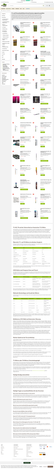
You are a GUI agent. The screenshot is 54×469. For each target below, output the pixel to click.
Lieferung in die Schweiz (29, 452)
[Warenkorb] (49, 5)
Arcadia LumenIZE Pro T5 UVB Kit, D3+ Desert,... (45, 80)
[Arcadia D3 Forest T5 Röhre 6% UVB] (16, 128)
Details (22, 32)
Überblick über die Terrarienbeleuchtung (38, 370)
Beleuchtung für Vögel (5, 50)
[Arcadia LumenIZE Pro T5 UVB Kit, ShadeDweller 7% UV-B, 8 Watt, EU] (16, 71)
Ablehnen (40, 466)
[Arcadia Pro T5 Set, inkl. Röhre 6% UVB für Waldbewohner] (16, 157)
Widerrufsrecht (4, 80)
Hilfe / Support (4, 77)
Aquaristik (3, 59)
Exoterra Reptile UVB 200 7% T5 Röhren (25, 37)
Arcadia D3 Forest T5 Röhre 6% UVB (25, 122)
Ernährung (3, 15)
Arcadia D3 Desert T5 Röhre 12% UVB (25, 166)
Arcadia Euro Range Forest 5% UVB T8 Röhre (45, 123)
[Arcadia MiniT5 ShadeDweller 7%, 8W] (36, 214)
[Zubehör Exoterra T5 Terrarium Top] (16, 200)
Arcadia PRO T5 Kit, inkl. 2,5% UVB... (24, 209)
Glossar (27, 450)
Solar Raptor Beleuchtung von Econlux (5, 19)
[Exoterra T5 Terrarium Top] (16, 85)
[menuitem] (49, 5)
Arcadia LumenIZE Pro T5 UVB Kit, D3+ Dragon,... (25, 94)
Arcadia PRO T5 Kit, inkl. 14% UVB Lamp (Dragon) (25, 137)
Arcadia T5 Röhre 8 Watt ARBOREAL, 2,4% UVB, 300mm (25, 109)
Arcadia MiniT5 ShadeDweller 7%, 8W (45, 209)
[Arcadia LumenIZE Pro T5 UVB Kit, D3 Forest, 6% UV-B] (16, 57)
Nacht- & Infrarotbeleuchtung (5, 46)
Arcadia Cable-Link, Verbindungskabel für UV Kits (24, 180)
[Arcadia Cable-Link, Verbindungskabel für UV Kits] (16, 185)
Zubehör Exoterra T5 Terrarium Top (25, 194)
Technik (3, 52)
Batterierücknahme (16, 446)
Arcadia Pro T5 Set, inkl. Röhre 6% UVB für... (25, 151)
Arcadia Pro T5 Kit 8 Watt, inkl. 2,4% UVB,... (45, 94)
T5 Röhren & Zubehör (6, 35)
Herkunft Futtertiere (29, 451)
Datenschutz (4, 81)
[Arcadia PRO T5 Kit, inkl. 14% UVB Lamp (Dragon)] (16, 142)
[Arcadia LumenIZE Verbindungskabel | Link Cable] (36, 57)
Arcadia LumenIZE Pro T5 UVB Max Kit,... (45, 66)
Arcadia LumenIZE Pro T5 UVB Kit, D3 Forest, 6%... (25, 51)
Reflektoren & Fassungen (5, 41)
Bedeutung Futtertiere (29, 446)
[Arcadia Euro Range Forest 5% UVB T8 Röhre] (36, 128)
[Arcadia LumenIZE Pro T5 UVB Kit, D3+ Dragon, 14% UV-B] (16, 100)
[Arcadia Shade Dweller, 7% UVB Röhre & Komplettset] (36, 114)
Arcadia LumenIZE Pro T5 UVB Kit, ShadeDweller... (25, 66)
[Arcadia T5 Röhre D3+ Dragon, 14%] (36, 185)
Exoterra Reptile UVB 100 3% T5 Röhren (45, 23)
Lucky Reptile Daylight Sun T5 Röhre (45, 166)
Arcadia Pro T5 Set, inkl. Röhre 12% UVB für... (45, 137)
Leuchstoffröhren (4, 33)
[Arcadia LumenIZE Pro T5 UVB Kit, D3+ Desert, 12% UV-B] (36, 85)
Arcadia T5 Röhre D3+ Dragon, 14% (45, 179)
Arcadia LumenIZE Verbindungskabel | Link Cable (45, 51)
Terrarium (2, 450)
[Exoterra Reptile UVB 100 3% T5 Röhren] (36, 28)
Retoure (15, 450)
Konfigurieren (45, 466)
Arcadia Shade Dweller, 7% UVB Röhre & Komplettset (45, 109)
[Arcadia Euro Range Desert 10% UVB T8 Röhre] (36, 200)
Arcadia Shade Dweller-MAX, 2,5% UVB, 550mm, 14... (45, 151)
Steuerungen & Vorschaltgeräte (4, 31)
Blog (2, 55)
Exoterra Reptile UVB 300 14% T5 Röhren (45, 37)
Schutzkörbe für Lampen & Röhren (5, 44)
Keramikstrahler (4, 48)
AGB (2, 82)
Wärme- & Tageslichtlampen (4, 25)
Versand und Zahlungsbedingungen (5, 79)
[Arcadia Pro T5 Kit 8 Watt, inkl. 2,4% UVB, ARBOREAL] (36, 100)
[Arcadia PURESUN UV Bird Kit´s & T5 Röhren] (16, 28)
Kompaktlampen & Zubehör (4, 39)
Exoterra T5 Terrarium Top (24, 79)
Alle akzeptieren (50, 466)
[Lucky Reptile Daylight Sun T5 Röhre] (36, 171)
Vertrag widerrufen (27, 462)
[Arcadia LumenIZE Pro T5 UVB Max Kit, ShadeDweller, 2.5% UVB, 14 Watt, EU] (36, 71)
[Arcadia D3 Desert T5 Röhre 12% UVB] (16, 171)
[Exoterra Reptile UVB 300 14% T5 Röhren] (36, 42)
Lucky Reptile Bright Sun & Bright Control (5, 22)
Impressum (15, 456)
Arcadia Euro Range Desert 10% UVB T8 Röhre (45, 194)
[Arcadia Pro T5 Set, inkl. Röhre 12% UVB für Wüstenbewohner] (36, 142)
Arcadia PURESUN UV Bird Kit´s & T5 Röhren (25, 23)
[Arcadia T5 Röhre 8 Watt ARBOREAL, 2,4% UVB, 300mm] (16, 114)
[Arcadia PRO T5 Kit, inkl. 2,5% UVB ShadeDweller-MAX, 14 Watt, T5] (16, 214)
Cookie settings (4, 76)
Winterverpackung (28, 456)
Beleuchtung (4, 17)
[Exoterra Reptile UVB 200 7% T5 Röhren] (16, 42)
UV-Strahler (4, 27)
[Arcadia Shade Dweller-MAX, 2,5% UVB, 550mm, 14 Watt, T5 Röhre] (36, 157)
